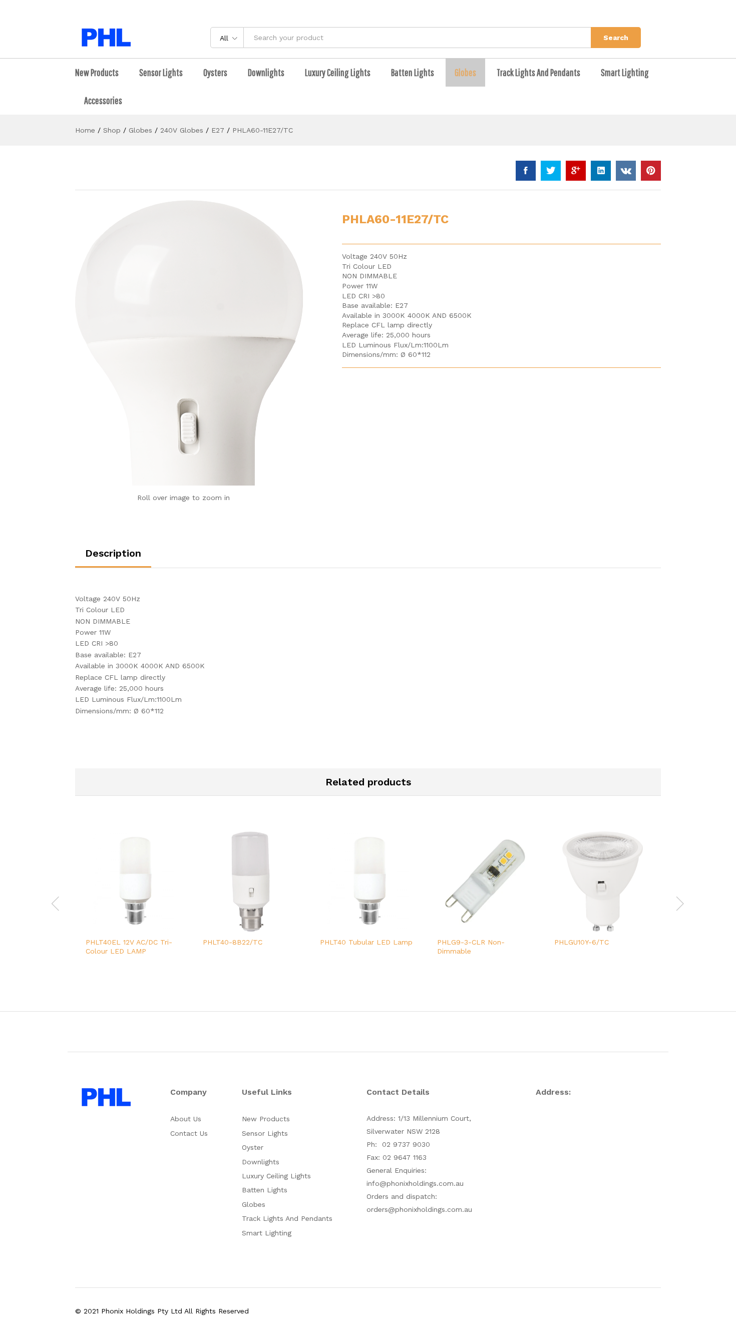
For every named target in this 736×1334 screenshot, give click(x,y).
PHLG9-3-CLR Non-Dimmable (471, 946)
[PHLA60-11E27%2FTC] (551, 171)
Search (615, 38)
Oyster (252, 1147)
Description (113, 553)
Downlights (260, 1162)
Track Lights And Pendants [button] (538, 73)
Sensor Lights (265, 1133)
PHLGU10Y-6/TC (581, 942)
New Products (266, 1119)
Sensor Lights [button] (161, 73)
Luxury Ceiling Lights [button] (338, 73)
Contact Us (189, 1133)
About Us (185, 1119)
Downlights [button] (266, 73)
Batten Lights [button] (412, 73)
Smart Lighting (625, 73)
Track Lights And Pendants (287, 1218)
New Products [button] (97, 73)
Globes (253, 1204)
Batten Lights (264, 1190)
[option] (133, 902)
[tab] (113, 557)
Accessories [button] (103, 101)
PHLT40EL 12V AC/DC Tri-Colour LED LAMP (129, 946)
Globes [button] (465, 73)
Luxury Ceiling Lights (276, 1176)
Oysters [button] (215, 73)
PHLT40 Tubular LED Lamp (366, 942)
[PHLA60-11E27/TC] (526, 171)
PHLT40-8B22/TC (232, 942)
